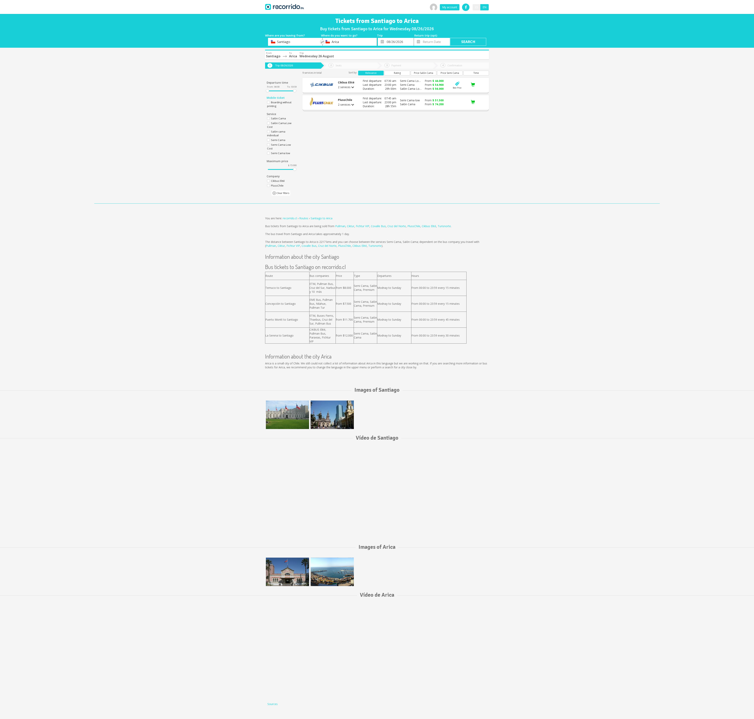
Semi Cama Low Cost (279, 146)
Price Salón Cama (423, 73)
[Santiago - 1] (287, 415)
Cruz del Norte (396, 226)
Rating (397, 73)
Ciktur (350, 226)
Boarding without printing (279, 104)
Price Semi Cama (450, 73)
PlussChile (413, 226)
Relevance (371, 73)
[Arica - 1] (287, 572)
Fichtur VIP (362, 226)
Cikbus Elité (429, 226)
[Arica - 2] (332, 572)
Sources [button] (272, 704)
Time (476, 73)
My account (449, 7)
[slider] (267, 90)
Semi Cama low (280, 153)
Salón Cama (278, 118)
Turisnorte (444, 226)
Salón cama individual (276, 133)
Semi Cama (278, 140)
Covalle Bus (378, 226)
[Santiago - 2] (332, 415)
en (484, 7)
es (476, 7)
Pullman (340, 226)
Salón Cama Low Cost (279, 125)
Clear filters (282, 193)
